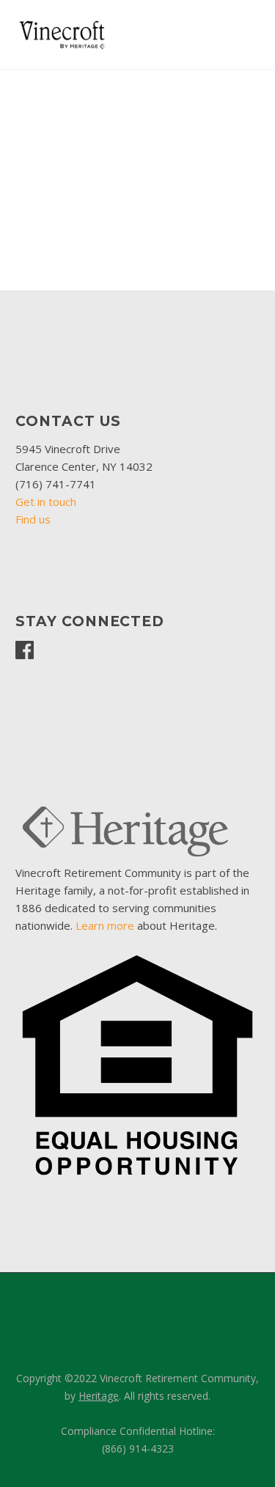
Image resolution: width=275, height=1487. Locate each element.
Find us (33, 519)
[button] (30, 182)
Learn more (105, 925)
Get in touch (45, 501)
